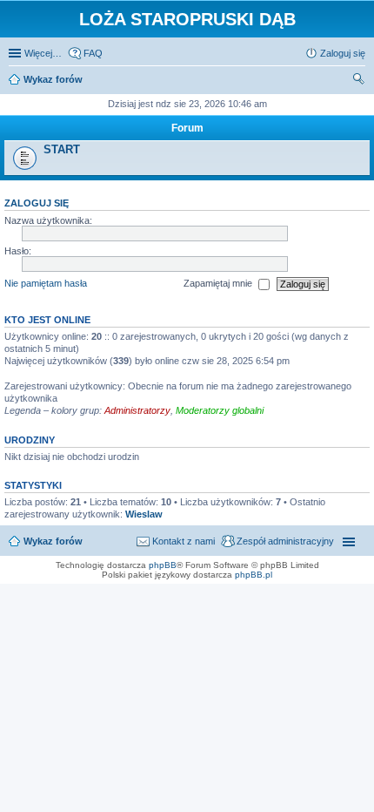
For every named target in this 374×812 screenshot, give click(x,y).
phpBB (163, 565)
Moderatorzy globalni (220, 410)
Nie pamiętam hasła (45, 283)
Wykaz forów (53, 541)
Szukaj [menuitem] (359, 81)
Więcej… (43, 53)
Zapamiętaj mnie (219, 283)
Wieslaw (144, 514)
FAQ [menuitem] (93, 53)
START (61, 149)
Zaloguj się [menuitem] (342, 53)
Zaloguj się (36, 203)
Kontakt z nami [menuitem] (183, 541)
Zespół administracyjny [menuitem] (285, 541)
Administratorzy (137, 410)
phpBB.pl (253, 574)
